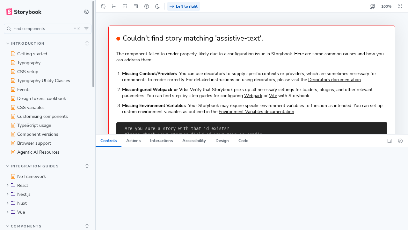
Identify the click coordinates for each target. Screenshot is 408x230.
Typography (28, 63)
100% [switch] (386, 6)
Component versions (37, 134)
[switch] (86, 12)
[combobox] (47, 29)
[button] (135, 6)
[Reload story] (103, 6)
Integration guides (35, 166)
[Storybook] (39, 11)
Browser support (34, 143)
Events (24, 90)
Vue (21, 212)
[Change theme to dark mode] (157, 6)
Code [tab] (243, 141)
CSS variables (31, 107)
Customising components (42, 116)
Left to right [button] (187, 6)
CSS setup (27, 72)
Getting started (32, 54)
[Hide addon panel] (400, 140)
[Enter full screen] (400, 6)
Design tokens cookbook (41, 99)
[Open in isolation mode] (372, 6)
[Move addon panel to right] (389, 140)
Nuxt (22, 203)
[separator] (96, 115)
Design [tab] (222, 141)
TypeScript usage (34, 125)
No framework (31, 176)
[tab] (108, 140)
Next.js (24, 194)
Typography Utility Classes (43, 81)
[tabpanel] (252, 188)
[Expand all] (87, 43)
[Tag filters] (86, 28)
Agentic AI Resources (38, 152)
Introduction (28, 43)
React (22, 185)
